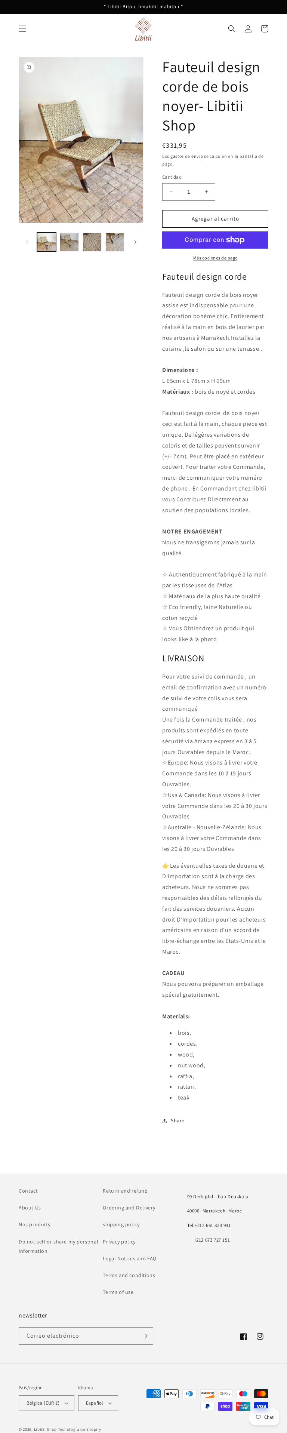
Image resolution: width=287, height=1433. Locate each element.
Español (94, 1403)
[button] (22, 29)
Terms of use (118, 1292)
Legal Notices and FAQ (130, 1258)
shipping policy (121, 1224)
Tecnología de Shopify (79, 1429)
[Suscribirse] (144, 1336)
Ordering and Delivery (129, 1207)
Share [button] (178, 1120)
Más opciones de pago (215, 258)
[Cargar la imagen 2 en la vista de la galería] (69, 242)
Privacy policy (119, 1241)
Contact (28, 1190)
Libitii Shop (45, 1429)
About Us (30, 1207)
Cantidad (172, 177)
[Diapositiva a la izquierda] (27, 242)
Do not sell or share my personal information (58, 1246)
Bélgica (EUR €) (43, 1403)
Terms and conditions (129, 1275)
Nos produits (34, 1224)
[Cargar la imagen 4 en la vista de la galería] (114, 242)
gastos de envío (186, 156)
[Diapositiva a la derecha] (135, 242)
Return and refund (125, 1190)
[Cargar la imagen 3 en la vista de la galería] (92, 242)
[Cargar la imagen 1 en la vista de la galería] (46, 242)
